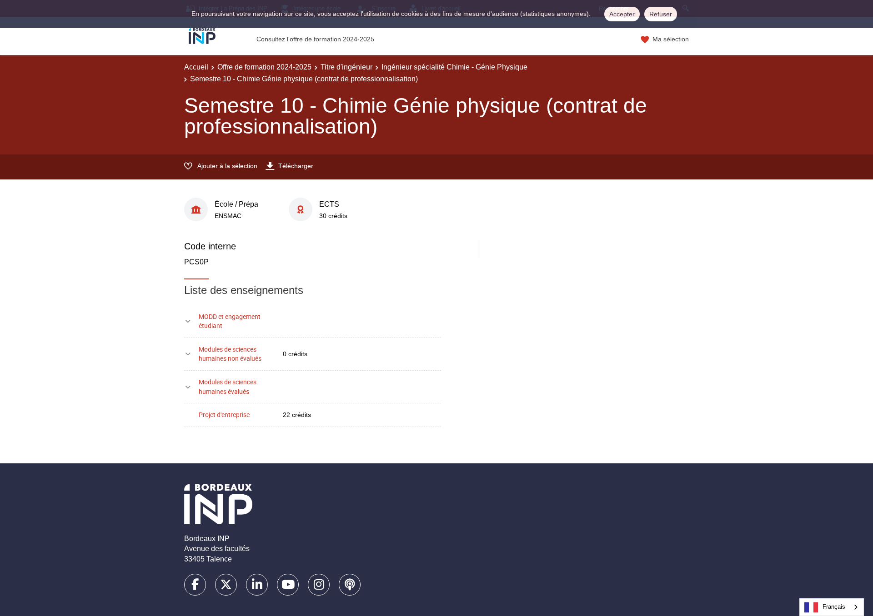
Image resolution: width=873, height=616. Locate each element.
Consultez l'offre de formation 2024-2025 (315, 39)
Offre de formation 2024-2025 (264, 67)
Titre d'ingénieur (346, 67)
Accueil (196, 67)
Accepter (622, 14)
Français (834, 606)
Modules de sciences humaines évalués (227, 387)
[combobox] (831, 607)
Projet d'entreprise (224, 414)
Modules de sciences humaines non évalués (230, 354)
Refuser (660, 14)
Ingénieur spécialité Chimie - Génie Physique (454, 67)
